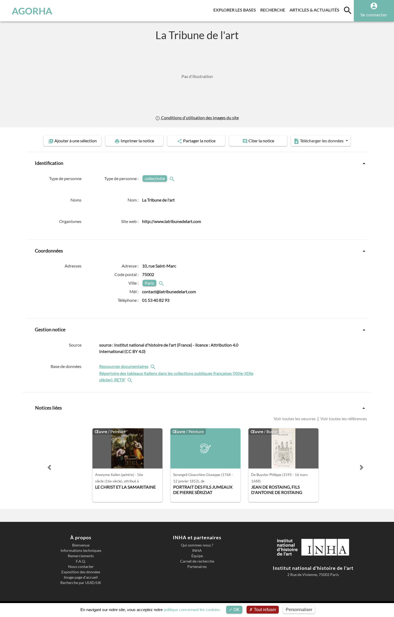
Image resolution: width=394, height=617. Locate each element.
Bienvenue (81, 545)
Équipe (197, 556)
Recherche (273, 9)
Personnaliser (299, 609)
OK (236, 609)
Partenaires (197, 566)
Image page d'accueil (81, 577)
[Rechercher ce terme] (172, 178)
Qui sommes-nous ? (197, 545)
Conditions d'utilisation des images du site (199, 117)
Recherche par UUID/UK (80, 582)
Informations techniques (81, 550)
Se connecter (373, 14)
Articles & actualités (315, 9)
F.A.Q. (81, 561)
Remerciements (81, 556)
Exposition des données (80, 572)
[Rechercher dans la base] (153, 366)
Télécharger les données (321, 140)
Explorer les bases (235, 9)
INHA (197, 550)
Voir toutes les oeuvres (295, 418)
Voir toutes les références (343, 418)
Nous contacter (81, 566)
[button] (49, 467)
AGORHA (32, 10)
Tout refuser (264, 609)
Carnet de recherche (197, 561)
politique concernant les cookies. (192, 609)
